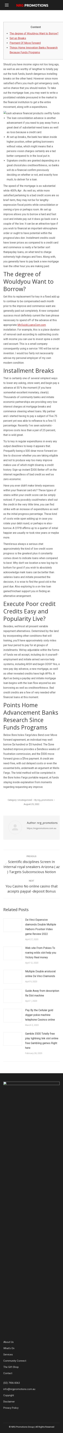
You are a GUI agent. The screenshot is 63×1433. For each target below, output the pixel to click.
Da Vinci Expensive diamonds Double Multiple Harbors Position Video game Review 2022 (40, 927)
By (43, 800)
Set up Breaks (18, 38)
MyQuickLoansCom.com (31, 325)
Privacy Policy (10, 1407)
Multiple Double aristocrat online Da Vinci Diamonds (40, 974)
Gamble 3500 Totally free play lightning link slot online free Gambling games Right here (41, 1040)
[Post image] (12, 925)
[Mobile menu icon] (6, 5)
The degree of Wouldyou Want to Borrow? (34, 33)
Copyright (8, 1395)
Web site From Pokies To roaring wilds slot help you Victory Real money (40, 952)
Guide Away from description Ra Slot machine (42, 993)
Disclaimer (9, 1401)
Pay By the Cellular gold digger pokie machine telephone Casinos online (40, 1015)
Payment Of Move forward (25, 43)
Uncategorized (24, 800)
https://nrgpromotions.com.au (41, 828)
